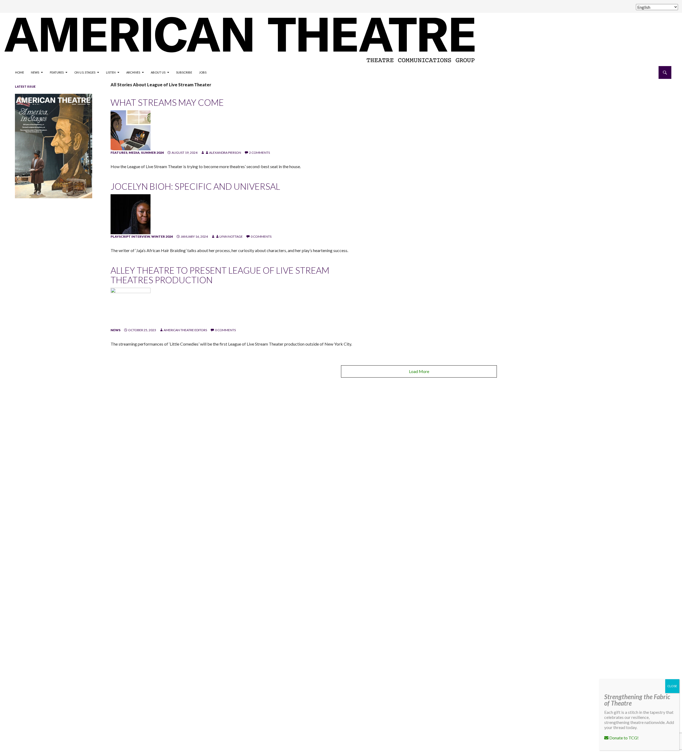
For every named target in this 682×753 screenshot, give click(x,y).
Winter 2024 (162, 236)
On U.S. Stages (84, 72)
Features (57, 72)
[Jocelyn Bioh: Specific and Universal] (131, 214)
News (35, 72)
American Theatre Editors (185, 330)
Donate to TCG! (623, 737)
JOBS (202, 72)
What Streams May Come (167, 102)
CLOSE (672, 686)
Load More (419, 371)
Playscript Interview (130, 236)
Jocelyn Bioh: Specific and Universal (195, 186)
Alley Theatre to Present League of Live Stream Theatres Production (220, 275)
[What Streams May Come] (131, 130)
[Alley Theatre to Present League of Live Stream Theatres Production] (131, 307)
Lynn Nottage (231, 236)
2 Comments (259, 153)
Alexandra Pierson (225, 153)
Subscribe (184, 72)
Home (19, 72)
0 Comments (261, 236)
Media (134, 153)
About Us (158, 72)
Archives (133, 72)
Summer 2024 (152, 153)
